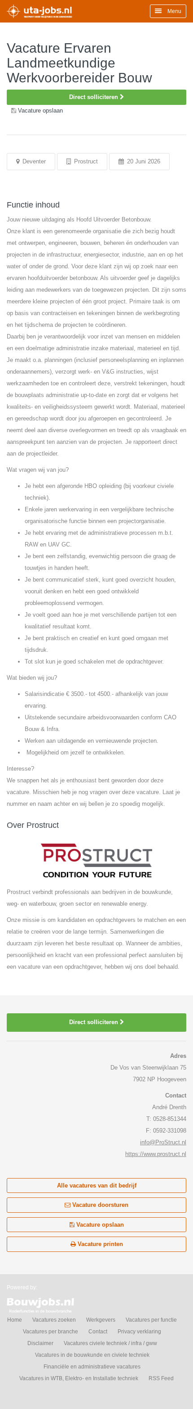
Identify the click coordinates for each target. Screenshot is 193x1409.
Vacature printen (99, 1244)
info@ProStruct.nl (163, 1142)
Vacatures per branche (50, 1331)
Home (14, 1320)
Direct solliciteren (94, 97)
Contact (97, 1331)
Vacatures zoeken (54, 1320)
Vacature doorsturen (99, 1204)
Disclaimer (40, 1343)
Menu (173, 11)
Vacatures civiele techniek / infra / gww (110, 1343)
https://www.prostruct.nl (155, 1154)
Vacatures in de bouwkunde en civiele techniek (92, 1355)
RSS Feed (161, 1378)
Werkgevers (100, 1320)
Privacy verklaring (139, 1331)
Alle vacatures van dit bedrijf (96, 1185)
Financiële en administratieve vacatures (92, 1367)
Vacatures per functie (151, 1320)
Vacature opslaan (99, 1224)
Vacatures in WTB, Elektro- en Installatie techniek (78, 1378)
